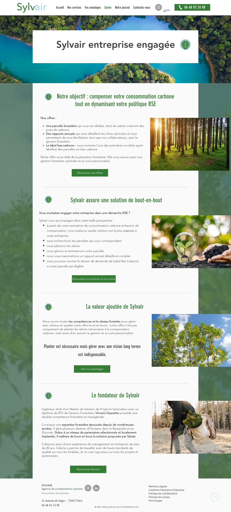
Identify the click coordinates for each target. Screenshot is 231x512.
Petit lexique (155, 500)
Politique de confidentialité (163, 493)
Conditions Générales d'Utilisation (166, 490)
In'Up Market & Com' (129, 507)
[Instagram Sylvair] (158, 7)
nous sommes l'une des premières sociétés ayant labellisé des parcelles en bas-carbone (94, 147)
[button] (74, 7)
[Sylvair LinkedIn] (167, 12)
